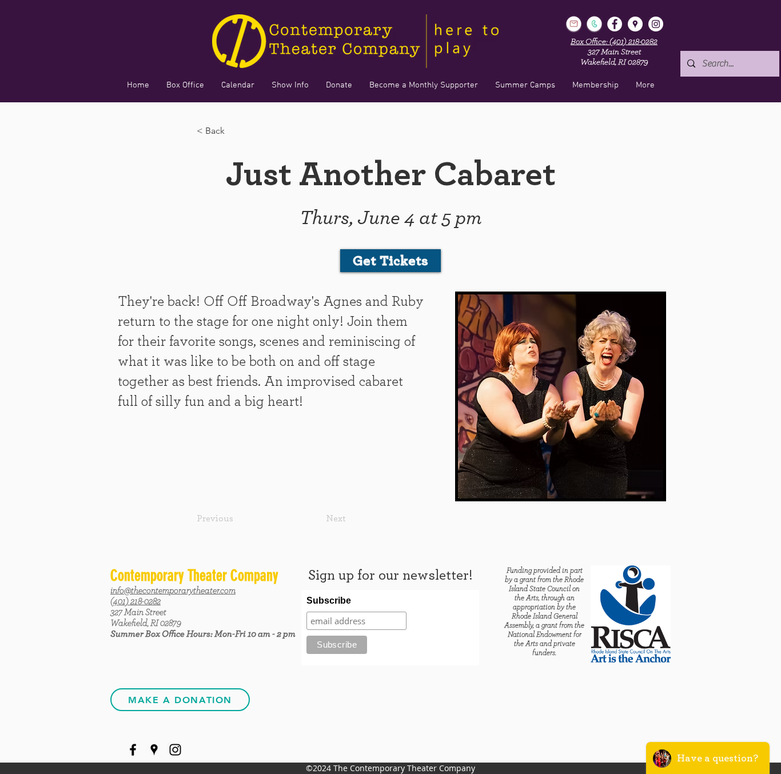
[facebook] (133, 749)
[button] (290, 85)
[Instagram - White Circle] (655, 24)
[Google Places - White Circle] (635, 24)
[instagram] (175, 749)
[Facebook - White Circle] (614, 24)
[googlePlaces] (154, 749)
